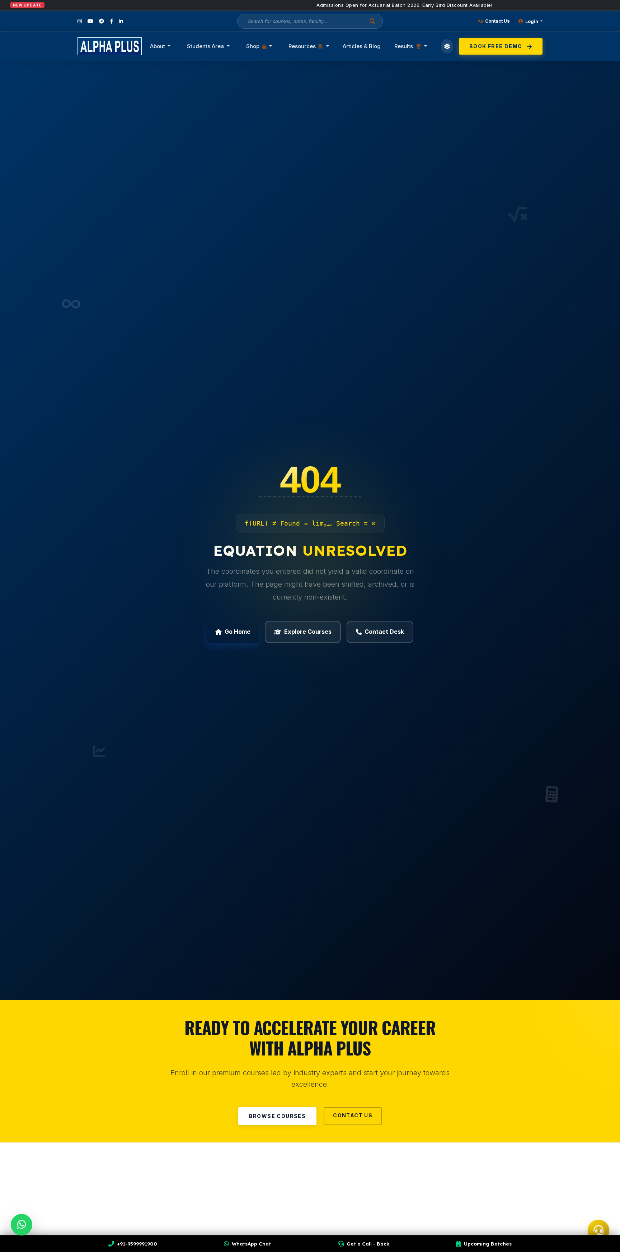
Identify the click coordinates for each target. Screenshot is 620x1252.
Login (531, 21)
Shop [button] (253, 46)
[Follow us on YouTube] (90, 21)
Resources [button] (302, 46)
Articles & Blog (362, 46)
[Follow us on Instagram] (80, 21)
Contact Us (497, 21)
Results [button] (404, 46)
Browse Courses (277, 1116)
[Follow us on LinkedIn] (121, 21)
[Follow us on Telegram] (101, 21)
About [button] (158, 46)
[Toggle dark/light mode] (447, 46)
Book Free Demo (496, 46)
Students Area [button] (206, 46)
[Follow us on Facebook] (111, 21)
